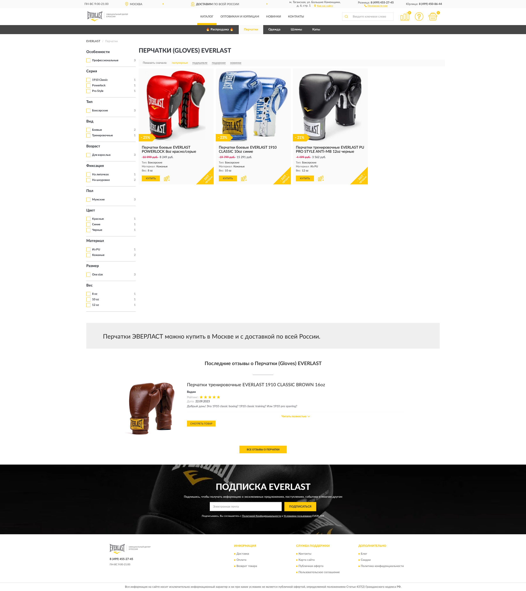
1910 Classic (100, 80)
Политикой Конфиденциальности (261, 516)
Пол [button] (89, 191)
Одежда (274, 29)
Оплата (241, 560)
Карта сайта (307, 560)
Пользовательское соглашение (319, 572)
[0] (432, 16)
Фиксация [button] (95, 166)
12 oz (95, 305)
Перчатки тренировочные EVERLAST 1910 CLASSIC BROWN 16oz (256, 385)
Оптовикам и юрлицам (239, 16)
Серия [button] (91, 71)
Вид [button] (89, 121)
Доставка (242, 553)
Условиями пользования (298, 516)
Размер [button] (92, 266)
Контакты (296, 16)
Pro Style (97, 91)
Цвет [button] (90, 210)
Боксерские (100, 110)
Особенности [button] (98, 52)
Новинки (273, 16)
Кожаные (98, 255)
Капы (316, 29)
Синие (96, 224)
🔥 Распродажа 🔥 (220, 29)
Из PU (96, 249)
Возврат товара (246, 566)
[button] (376, 5)
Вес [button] (89, 285)
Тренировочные (102, 135)
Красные (98, 218)
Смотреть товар (201, 423)
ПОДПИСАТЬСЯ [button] (300, 506)
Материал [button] (95, 241)
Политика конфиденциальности (382, 566)
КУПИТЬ (151, 178)
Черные (97, 230)
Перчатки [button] (251, 29)
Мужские (98, 199)
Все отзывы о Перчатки (263, 449)
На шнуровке (101, 180)
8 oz (94, 294)
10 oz (95, 299)
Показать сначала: (155, 62)
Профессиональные (105, 60)
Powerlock (98, 85)
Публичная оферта (311, 566)
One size (97, 274)
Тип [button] (89, 102)
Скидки (366, 560)
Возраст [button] (93, 146)
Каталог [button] (206, 16)
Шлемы (296, 29)
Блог (364, 553)
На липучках (100, 174)
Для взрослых (101, 155)
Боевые (97, 129)
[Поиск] (346, 17)
